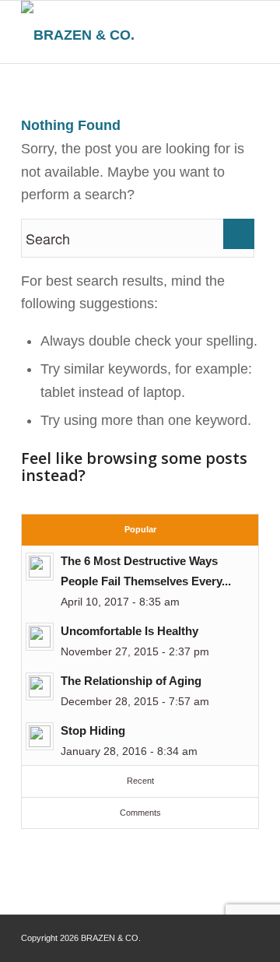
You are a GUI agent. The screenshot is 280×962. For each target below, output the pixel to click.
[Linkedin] (247, 934)
